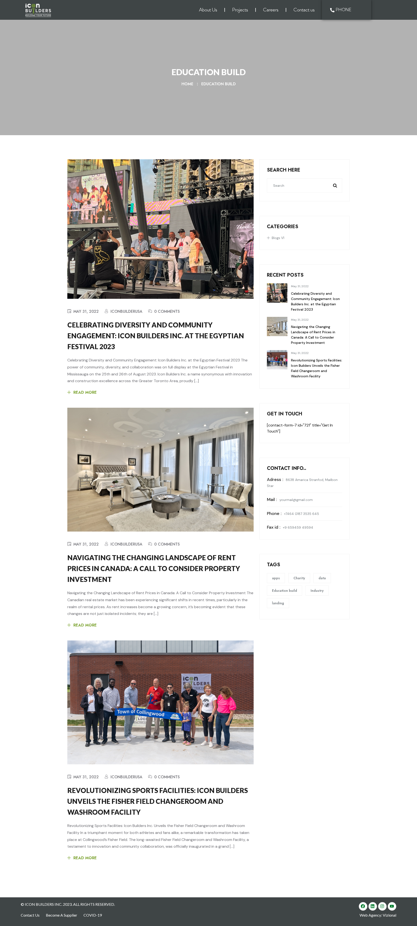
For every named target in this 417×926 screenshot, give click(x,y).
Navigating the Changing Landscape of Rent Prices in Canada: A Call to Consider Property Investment (153, 568)
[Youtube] (392, 906)
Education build (218, 84)
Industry (317, 590)
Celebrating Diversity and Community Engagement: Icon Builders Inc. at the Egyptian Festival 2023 (155, 336)
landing (278, 603)
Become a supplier (61, 915)
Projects (240, 9)
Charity (299, 578)
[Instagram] (382, 906)
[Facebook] (363, 906)
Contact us (304, 9)
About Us (208, 9)
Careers (270, 9)
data (322, 578)
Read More (85, 392)
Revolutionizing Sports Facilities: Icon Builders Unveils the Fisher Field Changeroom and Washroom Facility (157, 801)
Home (188, 84)
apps (276, 578)
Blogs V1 (278, 238)
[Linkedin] (372, 906)
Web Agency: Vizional (378, 915)
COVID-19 (93, 915)
